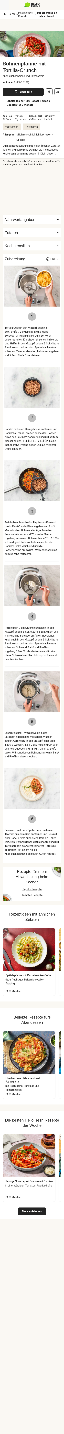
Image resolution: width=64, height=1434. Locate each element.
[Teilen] (57, 91)
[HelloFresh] (32, 4)
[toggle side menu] (4, 5)
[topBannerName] (32, 25)
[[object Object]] (49, 91)
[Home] (5, 14)
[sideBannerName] (32, 190)
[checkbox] (4, 82)
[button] (32, 232)
